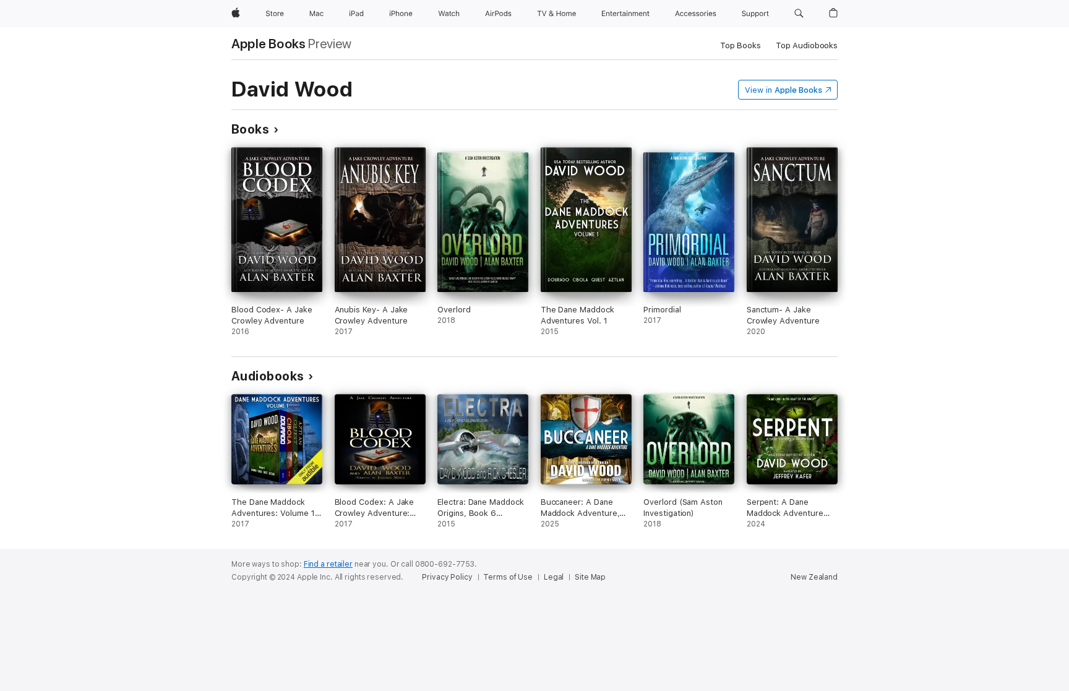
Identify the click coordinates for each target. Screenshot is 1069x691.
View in (783, 90)
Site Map (590, 577)
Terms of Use (508, 577)
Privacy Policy (447, 577)
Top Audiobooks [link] (807, 45)
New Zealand (814, 577)
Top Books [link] (740, 45)
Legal (554, 577)
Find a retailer (328, 564)
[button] (799, 13)
